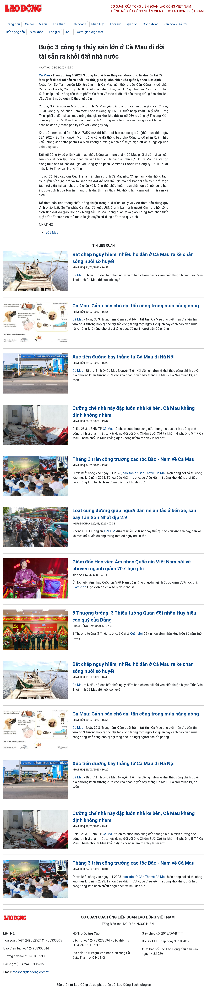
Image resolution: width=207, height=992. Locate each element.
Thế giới (54, 32)
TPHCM (109, 531)
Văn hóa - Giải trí (175, 24)
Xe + (68, 32)
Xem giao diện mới (90, 32)
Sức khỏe (37, 32)
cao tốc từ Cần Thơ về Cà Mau (144, 473)
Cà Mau (44, 75)
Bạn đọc (132, 24)
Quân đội (136, 633)
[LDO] (35, 271)
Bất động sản (15, 32)
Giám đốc (79, 587)
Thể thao (59, 24)
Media (43, 24)
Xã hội (29, 24)
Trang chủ (13, 24)
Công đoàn (150, 24)
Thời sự (115, 24)
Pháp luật (97, 24)
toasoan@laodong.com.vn (30, 972)
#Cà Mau (51, 232)
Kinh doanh (78, 24)
